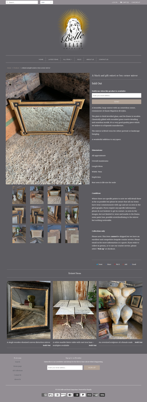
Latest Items (53, 59)
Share (109, 264)
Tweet (100, 264)
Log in (114, 2)
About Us (90, 59)
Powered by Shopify (85, 389)
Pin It (118, 264)
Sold (79, 59)
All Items (66, 59)
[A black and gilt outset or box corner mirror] (48, 128)
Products (16, 68)
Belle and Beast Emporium (69, 389)
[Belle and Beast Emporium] (73, 30)
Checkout (135, 2)
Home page (17, 366)
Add (126, 264)
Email (134, 264)
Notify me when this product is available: (109, 91)
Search (17, 362)
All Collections (18, 370)
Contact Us (103, 59)
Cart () (125, 2)
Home (41, 59)
